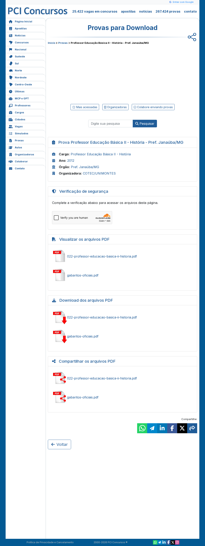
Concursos (22, 42)
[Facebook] (168, 542)
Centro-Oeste (23, 84)
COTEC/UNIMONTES (99, 173)
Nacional (20, 49)
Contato (20, 168)
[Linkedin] (164, 542)
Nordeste (21, 77)
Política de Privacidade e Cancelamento (50, 542)
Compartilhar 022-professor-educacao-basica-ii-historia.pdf (122, 378)
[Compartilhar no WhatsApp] (142, 428)
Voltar (62, 444)
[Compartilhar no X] (182, 428)
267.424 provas (168, 11)
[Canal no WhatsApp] (155, 542)
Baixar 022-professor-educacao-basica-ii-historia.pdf (122, 317)
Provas (19, 140)
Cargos (19, 112)
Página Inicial (23, 21)
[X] (173, 542)
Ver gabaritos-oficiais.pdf (122, 275)
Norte (18, 70)
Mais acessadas (86, 107)
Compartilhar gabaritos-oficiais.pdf (122, 397)
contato (190, 11)
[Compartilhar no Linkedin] (162, 428)
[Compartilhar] (192, 428)
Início (51, 42)
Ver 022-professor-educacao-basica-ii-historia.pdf (122, 256)
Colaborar (21, 161)
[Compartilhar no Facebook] (172, 428)
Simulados (21, 133)
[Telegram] (159, 542)
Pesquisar (146, 124)
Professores (22, 105)
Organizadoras (24, 154)
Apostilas (21, 28)
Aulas (18, 147)
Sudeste (20, 56)
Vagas (19, 126)
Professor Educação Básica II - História (101, 154)
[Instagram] (177, 542)
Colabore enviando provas (154, 107)
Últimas (19, 91)
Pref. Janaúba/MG (85, 167)
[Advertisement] (90, 73)
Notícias (20, 35)
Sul (17, 63)
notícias (145, 11)
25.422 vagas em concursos (94, 11)
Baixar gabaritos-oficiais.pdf (122, 336)
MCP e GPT (22, 98)
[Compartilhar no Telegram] (152, 428)
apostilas (128, 11)
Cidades (20, 119)
